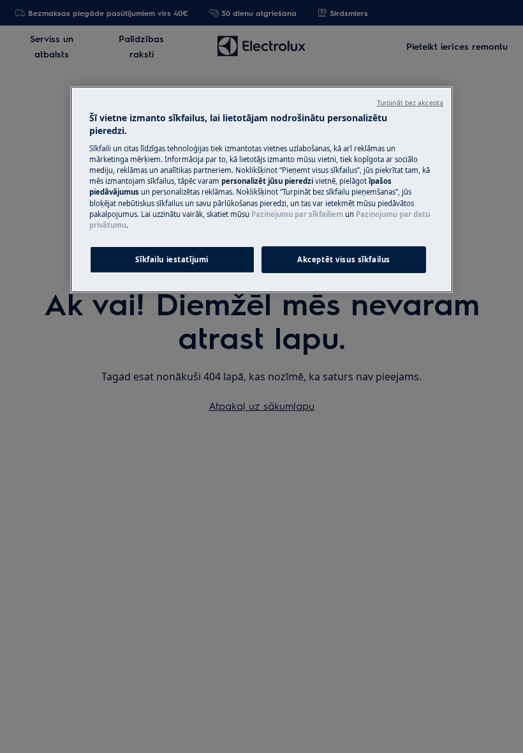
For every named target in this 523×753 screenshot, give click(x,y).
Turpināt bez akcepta (410, 102)
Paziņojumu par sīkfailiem (297, 213)
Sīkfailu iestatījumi (171, 259)
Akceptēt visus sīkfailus (343, 259)
